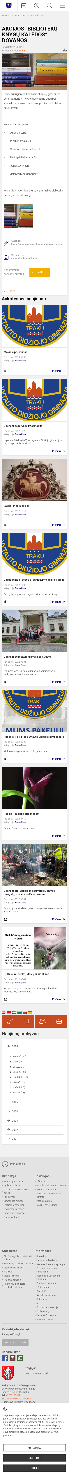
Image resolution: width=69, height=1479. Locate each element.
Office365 (41, 1181)
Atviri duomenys (44, 1319)
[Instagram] (12, 1358)
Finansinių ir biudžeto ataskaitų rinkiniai (14, 1285)
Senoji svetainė (11, 1217)
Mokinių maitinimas (46, 1189)
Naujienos (20, 15)
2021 (15, 1139)
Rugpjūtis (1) (20, 1056)
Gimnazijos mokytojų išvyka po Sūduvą (27, 656)
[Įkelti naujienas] (23, 5)
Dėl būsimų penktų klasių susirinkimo (26, 974)
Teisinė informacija (46, 1315)
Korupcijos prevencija (47, 1307)
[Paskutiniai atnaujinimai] (36, 5)
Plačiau (56, 371)
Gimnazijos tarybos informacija (23, 425)
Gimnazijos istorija (13, 1181)
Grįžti (12, 291)
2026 (15, 1046)
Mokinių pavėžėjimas (46, 1205)
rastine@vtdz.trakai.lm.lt (20, 1398)
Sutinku (34, 1468)
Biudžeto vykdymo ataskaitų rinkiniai (18, 1258)
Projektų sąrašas (12, 1280)
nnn (38, 1303)
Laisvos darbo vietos (46, 1260)
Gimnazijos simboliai (14, 1213)
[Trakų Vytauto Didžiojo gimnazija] (8, 5)
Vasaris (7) (19, 1087)
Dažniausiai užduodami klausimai (48, 1277)
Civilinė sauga (43, 1311)
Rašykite (9, 1342)
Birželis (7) (19, 1067)
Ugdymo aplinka (12, 1185)
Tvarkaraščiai (17, 1164)
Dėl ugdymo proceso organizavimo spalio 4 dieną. (34, 579)
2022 (15, 1129)
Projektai (8, 1271)
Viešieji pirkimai (12, 1275)
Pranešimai (37, 15)
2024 (15, 1111)
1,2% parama (42, 1287)
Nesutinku (34, 1458)
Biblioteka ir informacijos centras (49, 1195)
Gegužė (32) (19, 1072)
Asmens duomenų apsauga (50, 1264)
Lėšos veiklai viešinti (14, 1267)
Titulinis (6, 15)
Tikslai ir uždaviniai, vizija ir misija (17, 1191)
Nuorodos (41, 1256)
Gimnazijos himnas (14, 1201)
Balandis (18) (20, 1077)
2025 (15, 1102)
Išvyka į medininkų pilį (17, 505)
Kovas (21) (19, 1082)
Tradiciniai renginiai (14, 1205)
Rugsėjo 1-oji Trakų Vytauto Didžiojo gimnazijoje (34, 736)
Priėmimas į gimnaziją (15, 1209)
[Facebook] (5, 1358)
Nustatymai (34, 1447)
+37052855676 (13, 1395)
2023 (15, 1120)
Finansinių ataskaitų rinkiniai (18, 1263)
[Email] (20, 1358)
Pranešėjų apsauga (46, 1283)
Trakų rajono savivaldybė (37, 1373)
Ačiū (37, 272)
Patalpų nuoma (44, 1201)
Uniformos (41, 1299)
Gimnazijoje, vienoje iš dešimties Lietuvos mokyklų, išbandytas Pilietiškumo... (29, 892)
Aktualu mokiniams (46, 1295)
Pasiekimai (9, 1197)
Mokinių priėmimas (15, 352)
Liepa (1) (17, 1061)
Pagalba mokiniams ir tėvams (51, 1185)
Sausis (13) (19, 1092)
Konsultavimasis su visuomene (46, 1270)
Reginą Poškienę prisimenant (21, 813)
